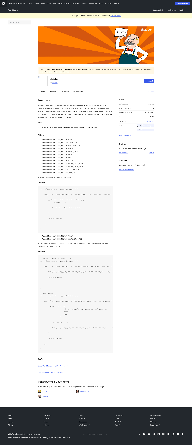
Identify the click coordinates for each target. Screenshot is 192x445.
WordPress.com (156, 415)
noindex (147, 130)
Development (78, 91)
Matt (152, 419)
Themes (46, 419)
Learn (81, 415)
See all (151, 153)
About (10, 415)
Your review (123, 153)
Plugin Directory (13, 10)
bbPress (154, 422)
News (10, 419)
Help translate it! (115, 16)
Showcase (47, 415)
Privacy (10, 425)
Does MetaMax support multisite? (50, 372)
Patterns (46, 425)
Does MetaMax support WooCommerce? (53, 366)
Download (149, 81)
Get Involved (119, 415)
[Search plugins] (29, 22)
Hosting (10, 422)
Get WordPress (182, 3)
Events (117, 419)
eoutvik (55, 83)
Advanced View (125, 136)
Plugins (46, 422)
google (139, 126)
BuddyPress (155, 425)
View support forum (126, 170)
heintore (45, 396)
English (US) (150, 121)
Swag (117, 425)
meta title (140, 130)
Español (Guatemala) (33, 434)
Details (42, 91)
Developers (83, 422)
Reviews (53, 91)
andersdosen (85, 391)
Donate (118, 422)
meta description (148, 126)
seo (152, 130)
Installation (65, 91)
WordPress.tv (84, 425)
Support (151, 91)
